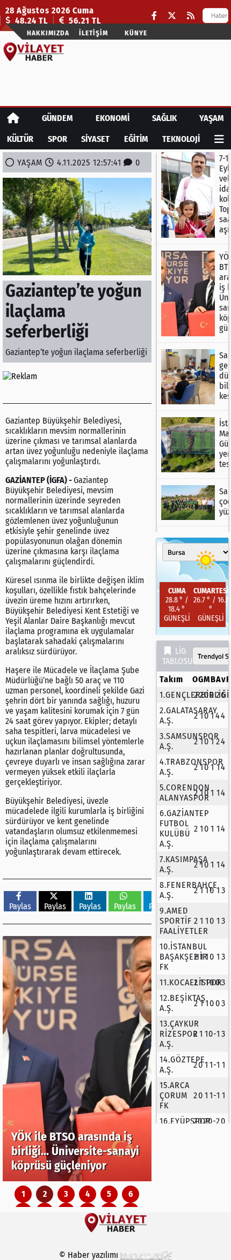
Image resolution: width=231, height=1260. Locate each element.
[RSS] (190, 16)
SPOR (57, 139)
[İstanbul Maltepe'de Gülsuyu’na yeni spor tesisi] (192, 444)
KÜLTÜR (20, 139)
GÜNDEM (57, 118)
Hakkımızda (48, 33)
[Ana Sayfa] (13, 118)
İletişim (93, 33)
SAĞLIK (164, 118)
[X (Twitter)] (172, 16)
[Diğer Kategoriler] (219, 139)
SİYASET (95, 139)
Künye (136, 33)
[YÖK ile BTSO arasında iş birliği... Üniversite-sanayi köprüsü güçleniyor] (77, 1058)
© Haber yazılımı (89, 1255)
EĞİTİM (136, 139)
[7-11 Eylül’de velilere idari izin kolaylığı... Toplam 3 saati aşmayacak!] (192, 195)
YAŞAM (211, 118)
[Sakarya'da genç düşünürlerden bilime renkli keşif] (192, 376)
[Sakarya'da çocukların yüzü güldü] (192, 502)
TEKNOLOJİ (181, 139)
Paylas (20, 906)
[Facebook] (154, 16)
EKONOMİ (112, 118)
